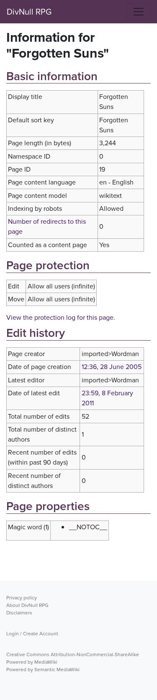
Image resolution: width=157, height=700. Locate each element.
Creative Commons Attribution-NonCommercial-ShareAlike (72, 654)
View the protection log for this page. (60, 317)
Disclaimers (19, 613)
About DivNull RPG (27, 605)
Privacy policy (21, 597)
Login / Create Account (32, 633)
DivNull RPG (29, 11)
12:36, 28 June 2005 (112, 366)
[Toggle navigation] (138, 11)
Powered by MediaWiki (31, 662)
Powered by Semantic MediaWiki (43, 669)
